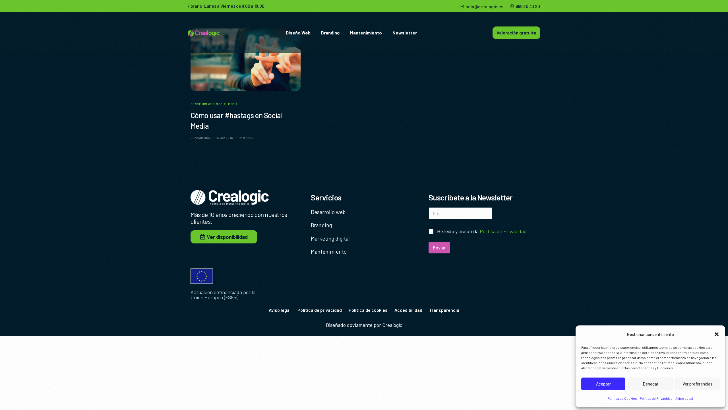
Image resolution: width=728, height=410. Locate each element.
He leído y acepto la (482, 231)
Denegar (650, 383)
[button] (716, 334)
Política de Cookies (622, 398)
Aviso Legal (684, 398)
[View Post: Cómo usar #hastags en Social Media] (246, 59)
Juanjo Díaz (201, 138)
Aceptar (603, 383)
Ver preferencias (697, 383)
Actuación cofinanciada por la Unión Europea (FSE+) (223, 294)
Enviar (439, 247)
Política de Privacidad (656, 398)
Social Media (226, 104)
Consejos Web (203, 104)
